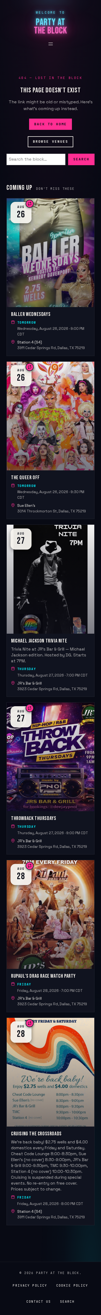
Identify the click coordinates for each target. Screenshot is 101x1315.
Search (81, 159)
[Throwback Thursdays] (50, 778)
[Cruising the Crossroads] (50, 1121)
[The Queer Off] (50, 440)
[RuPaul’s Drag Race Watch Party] (50, 936)
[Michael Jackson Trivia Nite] (50, 611)
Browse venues (50, 141)
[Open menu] (50, 44)
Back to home (50, 124)
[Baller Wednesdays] (50, 277)
